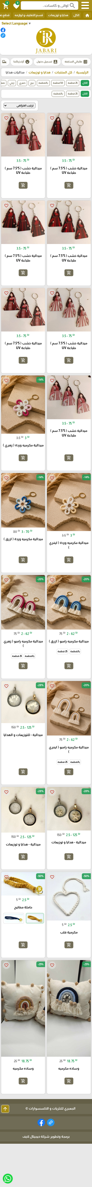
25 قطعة (73, 82)
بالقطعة (43, 82)
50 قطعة (58, 82)
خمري (22, 82)
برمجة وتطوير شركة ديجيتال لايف (46, 1136)
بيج (32, 82)
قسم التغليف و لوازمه (29, 15)
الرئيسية (82, 72)
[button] (15, 6)
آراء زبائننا (21, 61)
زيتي (11, 82)
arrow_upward (5, 1109)
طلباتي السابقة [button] (76, 61)
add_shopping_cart (69, 185)
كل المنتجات (63, 72)
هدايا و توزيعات (58, 15)
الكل (76, 15)
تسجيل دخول (47, 61)
